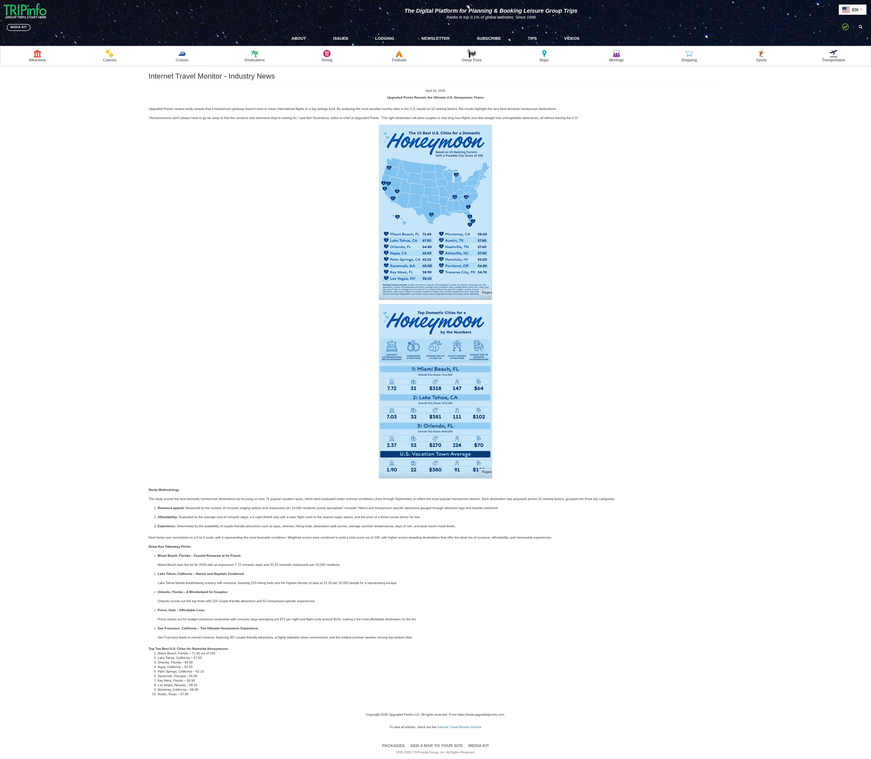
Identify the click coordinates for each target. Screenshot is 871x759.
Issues (340, 38)
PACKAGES (393, 745)
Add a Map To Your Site (436, 745)
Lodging (384, 38)
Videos (572, 38)
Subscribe (489, 38)
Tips (532, 38)
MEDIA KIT (18, 27)
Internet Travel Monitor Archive (459, 727)
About (298, 38)
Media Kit (478, 745)
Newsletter (435, 38)
